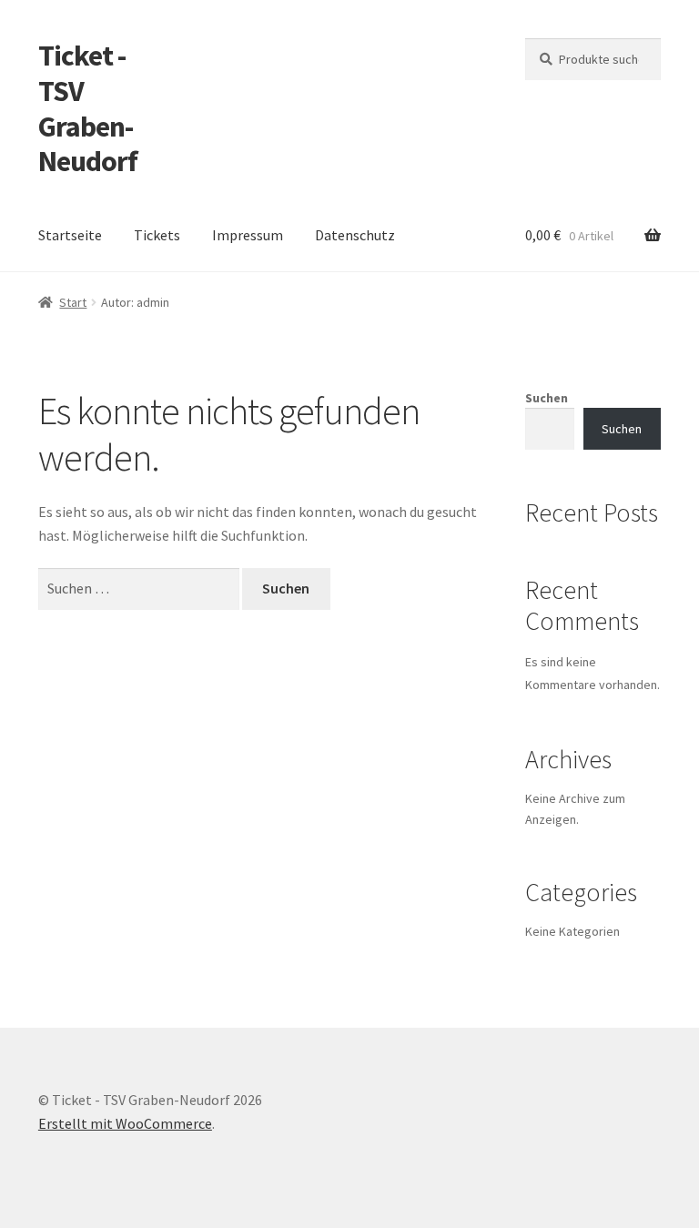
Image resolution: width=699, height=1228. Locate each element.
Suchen (546, 398)
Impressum (247, 235)
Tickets (157, 235)
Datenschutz (355, 235)
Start (72, 302)
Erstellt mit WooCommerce (125, 1123)
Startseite (70, 235)
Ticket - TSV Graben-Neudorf (87, 108)
